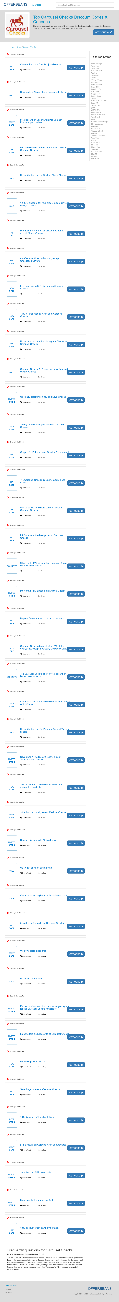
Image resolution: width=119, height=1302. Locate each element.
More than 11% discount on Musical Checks (43, 590)
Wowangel (95, 75)
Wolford (94, 73)
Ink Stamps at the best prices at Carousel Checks (41, 536)
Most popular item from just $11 (36, 1200)
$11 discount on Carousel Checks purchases (43, 1144)
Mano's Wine (96, 112)
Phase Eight (95, 147)
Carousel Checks (29, 47)
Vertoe (93, 98)
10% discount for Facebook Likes (37, 1117)
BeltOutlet (95, 133)
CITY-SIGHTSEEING (99, 101)
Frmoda (94, 156)
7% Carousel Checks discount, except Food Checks (42, 481)
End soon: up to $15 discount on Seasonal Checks (42, 287)
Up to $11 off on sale (31, 978)
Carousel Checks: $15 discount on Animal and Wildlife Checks (44, 370)
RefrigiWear (95, 82)
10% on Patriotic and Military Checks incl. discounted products (41, 786)
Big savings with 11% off (32, 1061)
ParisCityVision (96, 84)
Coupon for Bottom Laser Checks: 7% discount (44, 452)
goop (93, 108)
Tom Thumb (95, 117)
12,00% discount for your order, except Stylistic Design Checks (44, 204)
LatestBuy (95, 159)
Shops (19, 47)
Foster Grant (96, 96)
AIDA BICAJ (95, 110)
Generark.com (96, 128)
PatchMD (94, 103)
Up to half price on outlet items (36, 867)
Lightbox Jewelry (97, 124)
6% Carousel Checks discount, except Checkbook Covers (39, 259)
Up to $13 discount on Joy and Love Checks (43, 396)
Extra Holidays (96, 63)
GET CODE (75, 67)
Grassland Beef (97, 131)
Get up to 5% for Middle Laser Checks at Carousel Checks (41, 509)
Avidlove (94, 140)
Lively (93, 119)
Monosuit (94, 145)
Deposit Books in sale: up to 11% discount (42, 618)
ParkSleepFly (96, 89)
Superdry (94, 149)
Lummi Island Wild (98, 114)
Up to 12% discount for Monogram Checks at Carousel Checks (43, 342)
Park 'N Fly (95, 87)
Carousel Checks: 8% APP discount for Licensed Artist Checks (45, 703)
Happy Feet (95, 94)
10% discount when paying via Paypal (39, 1227)
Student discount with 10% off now (38, 840)
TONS (93, 77)
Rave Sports (95, 142)
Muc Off (94, 154)
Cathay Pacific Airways (99, 121)
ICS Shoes (95, 91)
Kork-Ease (95, 126)
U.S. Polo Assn (96, 70)
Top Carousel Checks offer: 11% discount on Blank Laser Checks (43, 675)
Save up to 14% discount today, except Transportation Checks (40, 758)
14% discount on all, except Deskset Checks (43, 812)
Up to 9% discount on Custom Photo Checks (43, 175)
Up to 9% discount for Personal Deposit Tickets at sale (44, 730)
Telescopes (95, 105)
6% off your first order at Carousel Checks (42, 923)
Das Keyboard (96, 152)
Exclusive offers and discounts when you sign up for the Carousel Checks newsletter (45, 1007)
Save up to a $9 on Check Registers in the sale (44, 92)
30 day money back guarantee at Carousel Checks (42, 426)
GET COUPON (102, 32)
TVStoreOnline (96, 80)
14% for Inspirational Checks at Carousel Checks (41, 315)
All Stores (36, 4)
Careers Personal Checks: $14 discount (40, 64)
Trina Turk (95, 68)
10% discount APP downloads (35, 1172)
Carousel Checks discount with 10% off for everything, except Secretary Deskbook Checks (44, 647)
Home (13, 47)
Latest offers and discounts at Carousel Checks (44, 1033)
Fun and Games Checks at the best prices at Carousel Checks (43, 149)
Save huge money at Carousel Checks (40, 1089)
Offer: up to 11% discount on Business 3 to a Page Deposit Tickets (43, 564)
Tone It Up (95, 66)
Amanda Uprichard (98, 135)
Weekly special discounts (33, 950)
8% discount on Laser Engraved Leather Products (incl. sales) (41, 121)
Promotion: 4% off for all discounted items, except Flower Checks (42, 232)
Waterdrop (95, 138)
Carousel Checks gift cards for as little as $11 (43, 895)
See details (41, 70)
